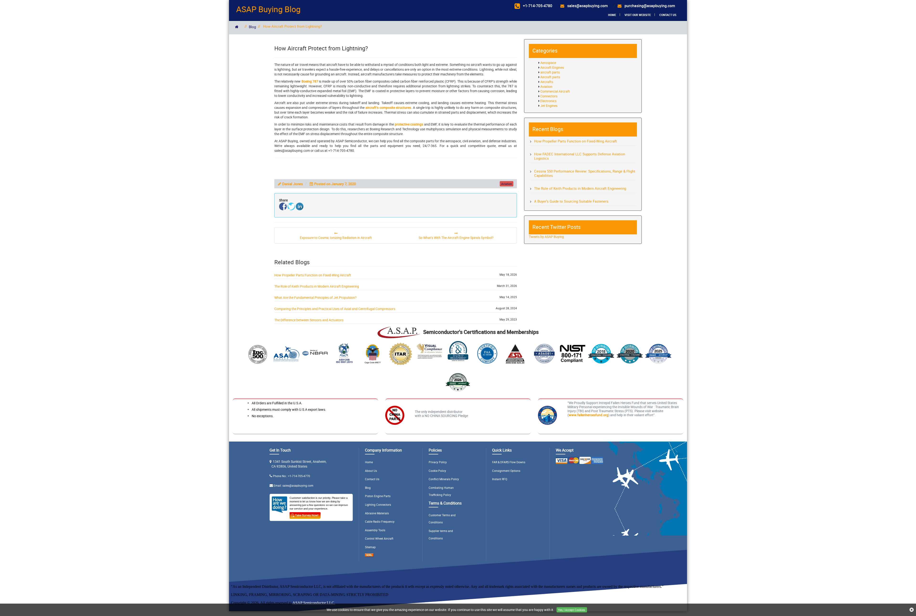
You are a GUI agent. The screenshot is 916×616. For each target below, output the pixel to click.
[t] (291, 206)
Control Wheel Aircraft (379, 538)
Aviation (546, 86)
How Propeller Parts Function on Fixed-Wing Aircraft (312, 275)
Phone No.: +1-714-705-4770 (291, 476)
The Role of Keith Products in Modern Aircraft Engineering (316, 286)
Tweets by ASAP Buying (546, 236)
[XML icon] (369, 556)
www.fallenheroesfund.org (588, 415)
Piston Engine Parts (377, 496)
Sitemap (370, 547)
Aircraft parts (550, 77)
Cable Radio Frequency (380, 521)
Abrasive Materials (377, 513)
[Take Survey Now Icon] (305, 514)
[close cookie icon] (912, 609)
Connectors (548, 96)
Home (612, 15)
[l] (299, 206)
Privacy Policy (438, 462)
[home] (237, 26)
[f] (283, 206)
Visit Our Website (638, 15)
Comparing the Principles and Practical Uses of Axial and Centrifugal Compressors (334, 308)
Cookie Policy (437, 471)
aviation (506, 184)
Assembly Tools (375, 530)
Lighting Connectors (378, 504)
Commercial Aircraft (555, 91)
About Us (371, 471)
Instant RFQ (499, 479)
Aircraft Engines (552, 67)
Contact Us (667, 15)
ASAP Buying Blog (268, 9)
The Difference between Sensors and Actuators (309, 320)
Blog (252, 26)
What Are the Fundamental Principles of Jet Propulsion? (315, 297)
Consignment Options (506, 471)
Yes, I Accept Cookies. (572, 610)
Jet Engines (548, 105)
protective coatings (409, 124)
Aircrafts (546, 81)
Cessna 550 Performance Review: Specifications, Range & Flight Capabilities (584, 173)
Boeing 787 (310, 81)
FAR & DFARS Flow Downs (508, 462)
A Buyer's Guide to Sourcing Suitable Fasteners (571, 201)
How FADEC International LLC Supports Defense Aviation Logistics (579, 156)
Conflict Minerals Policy (444, 479)
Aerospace (548, 62)
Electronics (548, 101)
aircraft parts (550, 72)
